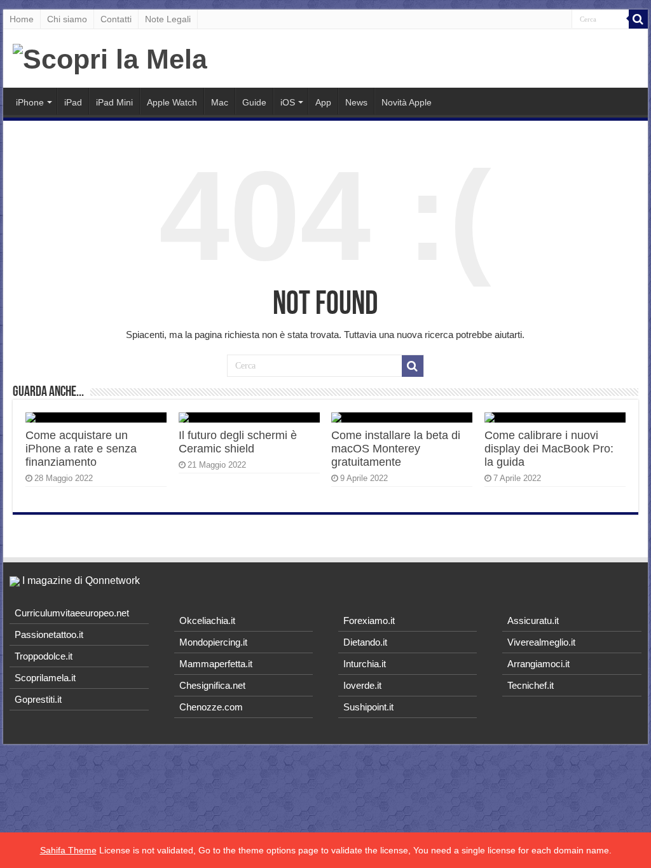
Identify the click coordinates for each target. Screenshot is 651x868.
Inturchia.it (364, 663)
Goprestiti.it (38, 699)
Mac (219, 102)
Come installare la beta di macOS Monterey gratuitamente (395, 448)
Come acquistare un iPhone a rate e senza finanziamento (81, 448)
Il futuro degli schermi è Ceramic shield (238, 442)
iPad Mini (114, 102)
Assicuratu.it (533, 620)
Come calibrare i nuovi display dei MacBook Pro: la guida (548, 448)
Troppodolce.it (43, 656)
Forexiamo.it (369, 620)
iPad (73, 102)
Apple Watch (172, 102)
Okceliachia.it (207, 620)
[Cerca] (638, 19)
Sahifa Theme (68, 850)
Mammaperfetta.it (215, 663)
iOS (287, 102)
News (356, 102)
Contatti (116, 19)
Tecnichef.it (530, 685)
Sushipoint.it (368, 707)
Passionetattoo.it (49, 634)
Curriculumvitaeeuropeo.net (72, 612)
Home (22, 19)
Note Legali (168, 19)
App (323, 102)
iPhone (30, 102)
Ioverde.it (362, 685)
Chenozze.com (211, 707)
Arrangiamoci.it (538, 663)
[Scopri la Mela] (110, 57)
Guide (254, 102)
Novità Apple (406, 102)
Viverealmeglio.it (541, 642)
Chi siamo (67, 19)
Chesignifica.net (212, 685)
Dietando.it (365, 642)
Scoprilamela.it (45, 677)
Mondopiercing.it (213, 642)
